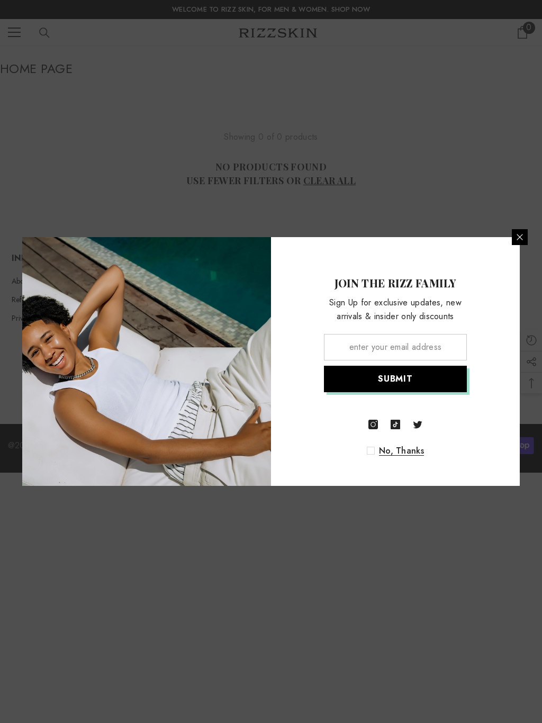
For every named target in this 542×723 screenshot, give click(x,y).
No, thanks (401, 451)
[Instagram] (373, 424)
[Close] (520, 237)
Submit (395, 379)
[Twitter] (417, 424)
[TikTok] (395, 424)
